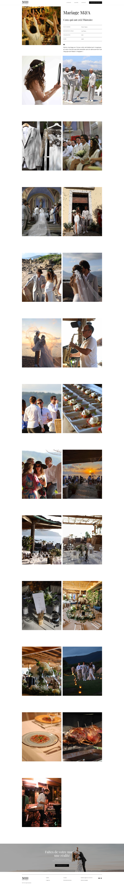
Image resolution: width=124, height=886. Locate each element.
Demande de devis (95, 2)
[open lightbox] (41, 80)
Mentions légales (84, 880)
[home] (25, 2)
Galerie (76, 2)
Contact (83, 2)
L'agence (68, 2)
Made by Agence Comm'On (86, 877)
